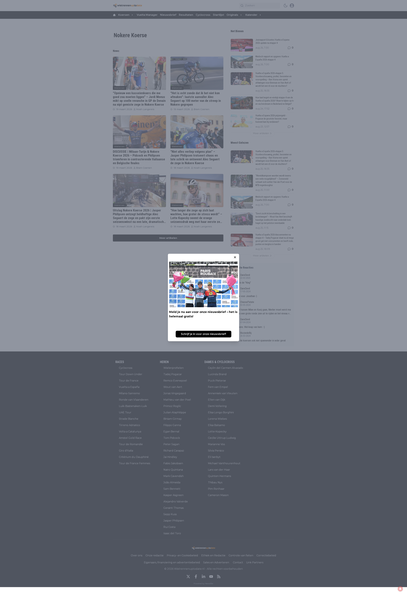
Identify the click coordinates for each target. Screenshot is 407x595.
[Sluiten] (235, 257)
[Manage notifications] (400, 588)
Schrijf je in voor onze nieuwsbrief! (203, 334)
